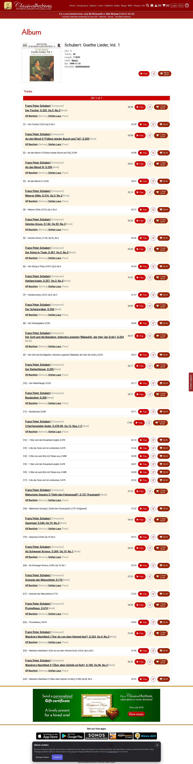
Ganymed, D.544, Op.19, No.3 (42, 523)
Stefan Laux (54, 116)
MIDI (130, 5)
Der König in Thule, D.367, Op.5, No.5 (46, 252)
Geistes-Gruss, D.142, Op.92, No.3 (45, 224)
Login (173, 5)
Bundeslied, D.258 (35, 397)
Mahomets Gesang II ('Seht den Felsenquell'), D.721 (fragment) (62, 494)
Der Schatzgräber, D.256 (39, 309)
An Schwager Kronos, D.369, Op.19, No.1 (49, 551)
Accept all (57, 757)
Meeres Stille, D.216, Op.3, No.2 (43, 195)
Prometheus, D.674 (36, 608)
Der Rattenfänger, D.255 (39, 369)
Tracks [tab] (28, 91)
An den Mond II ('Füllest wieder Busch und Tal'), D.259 (57, 138)
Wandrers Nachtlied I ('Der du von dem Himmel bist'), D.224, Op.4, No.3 (67, 636)
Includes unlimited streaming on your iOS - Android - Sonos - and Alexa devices (96, 17)
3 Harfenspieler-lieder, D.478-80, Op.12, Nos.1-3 (53, 426)
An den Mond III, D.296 (38, 167)
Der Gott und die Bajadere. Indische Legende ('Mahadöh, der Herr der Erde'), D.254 (74, 337)
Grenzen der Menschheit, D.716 (43, 579)
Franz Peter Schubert (38, 105)
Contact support (191, 382)
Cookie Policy (112, 752)
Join (181, 5)
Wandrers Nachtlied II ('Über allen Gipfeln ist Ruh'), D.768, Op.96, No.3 (66, 665)
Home (72, 5)
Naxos (75, 60)
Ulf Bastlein (31, 116)
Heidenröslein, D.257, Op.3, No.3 (44, 280)
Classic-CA (139, 5)
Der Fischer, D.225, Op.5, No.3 (42, 110)
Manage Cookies (42, 757)
